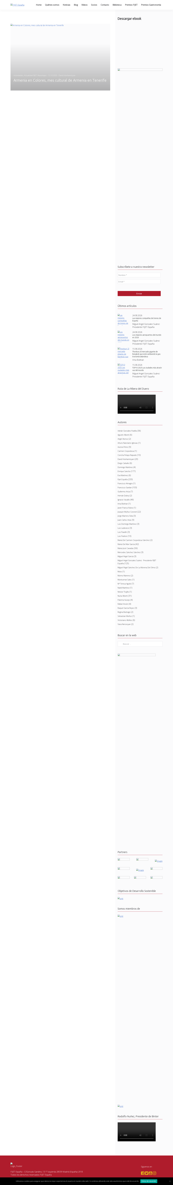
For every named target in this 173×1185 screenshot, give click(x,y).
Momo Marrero (124, 575)
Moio (120, 571)
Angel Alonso (123, 439)
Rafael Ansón (123, 604)
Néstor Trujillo (123, 592)
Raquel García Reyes (126, 608)
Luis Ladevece (123, 528)
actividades (18, 75)
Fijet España (123, 479)
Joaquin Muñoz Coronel (127, 512)
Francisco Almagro (125, 483)
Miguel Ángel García (125, 556)
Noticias (66, 4)
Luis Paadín (122, 532)
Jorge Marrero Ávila (125, 516)
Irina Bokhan (123, 504)
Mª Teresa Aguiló (124, 584)
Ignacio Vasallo (124, 499)
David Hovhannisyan (126, 459)
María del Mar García (126, 544)
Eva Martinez (123, 475)
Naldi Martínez (123, 588)
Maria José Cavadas (126, 548)
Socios (94, 4)
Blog (76, 4)
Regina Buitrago (124, 612)
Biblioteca (117, 4)
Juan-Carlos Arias (124, 520)
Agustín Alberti (123, 435)
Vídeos (84, 4)
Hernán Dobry (123, 495)
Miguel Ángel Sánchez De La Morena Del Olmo (136, 567)
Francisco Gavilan (125, 487)
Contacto (105, 4)
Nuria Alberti (123, 596)
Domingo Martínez (125, 467)
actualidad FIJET (30, 75)
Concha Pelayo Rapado (127, 455)
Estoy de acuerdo (149, 1181)
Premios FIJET (131, 4)
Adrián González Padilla (127, 431)
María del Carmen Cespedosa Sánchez (134, 540)
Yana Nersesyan (124, 624)
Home (39, 4)
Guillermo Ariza (124, 491)
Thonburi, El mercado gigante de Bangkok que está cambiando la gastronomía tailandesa (146, 354)
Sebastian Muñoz (125, 616)
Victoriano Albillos (125, 620)
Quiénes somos (52, 4)
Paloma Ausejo (124, 600)
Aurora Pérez (123, 447)
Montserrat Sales (125, 579)
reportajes (42, 75)
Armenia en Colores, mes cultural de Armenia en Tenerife (60, 80)
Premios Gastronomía (151, 4)
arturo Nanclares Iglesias (128, 443)
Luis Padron (122, 536)
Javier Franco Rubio (125, 508)
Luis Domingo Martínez (127, 524)
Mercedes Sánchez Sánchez (129, 552)
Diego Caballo (123, 463)
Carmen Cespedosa (126, 451)
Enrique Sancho (124, 471)
